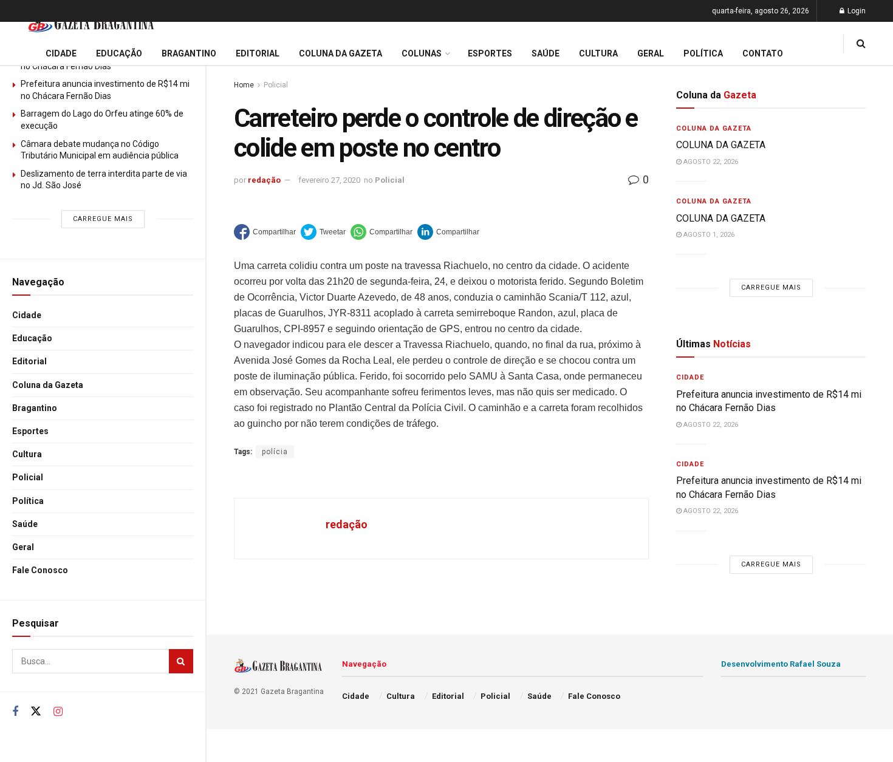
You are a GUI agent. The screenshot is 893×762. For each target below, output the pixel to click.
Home (244, 85)
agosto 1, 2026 (708, 235)
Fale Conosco (40, 570)
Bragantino (34, 408)
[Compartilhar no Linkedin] (448, 232)
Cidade (26, 315)
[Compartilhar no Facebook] (265, 232)
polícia (275, 451)
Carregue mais (103, 219)
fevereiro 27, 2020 (329, 180)
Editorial (29, 361)
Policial (27, 477)
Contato (762, 53)
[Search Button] (181, 661)
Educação (32, 338)
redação (264, 180)
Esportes (30, 431)
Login (856, 11)
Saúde (25, 524)
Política (28, 501)
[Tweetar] (323, 232)
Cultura (27, 454)
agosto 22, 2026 (710, 162)
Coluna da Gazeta (47, 385)
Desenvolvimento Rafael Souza (781, 663)
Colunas (422, 53)
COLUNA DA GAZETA (720, 145)
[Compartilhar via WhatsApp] (381, 232)
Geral (23, 547)
